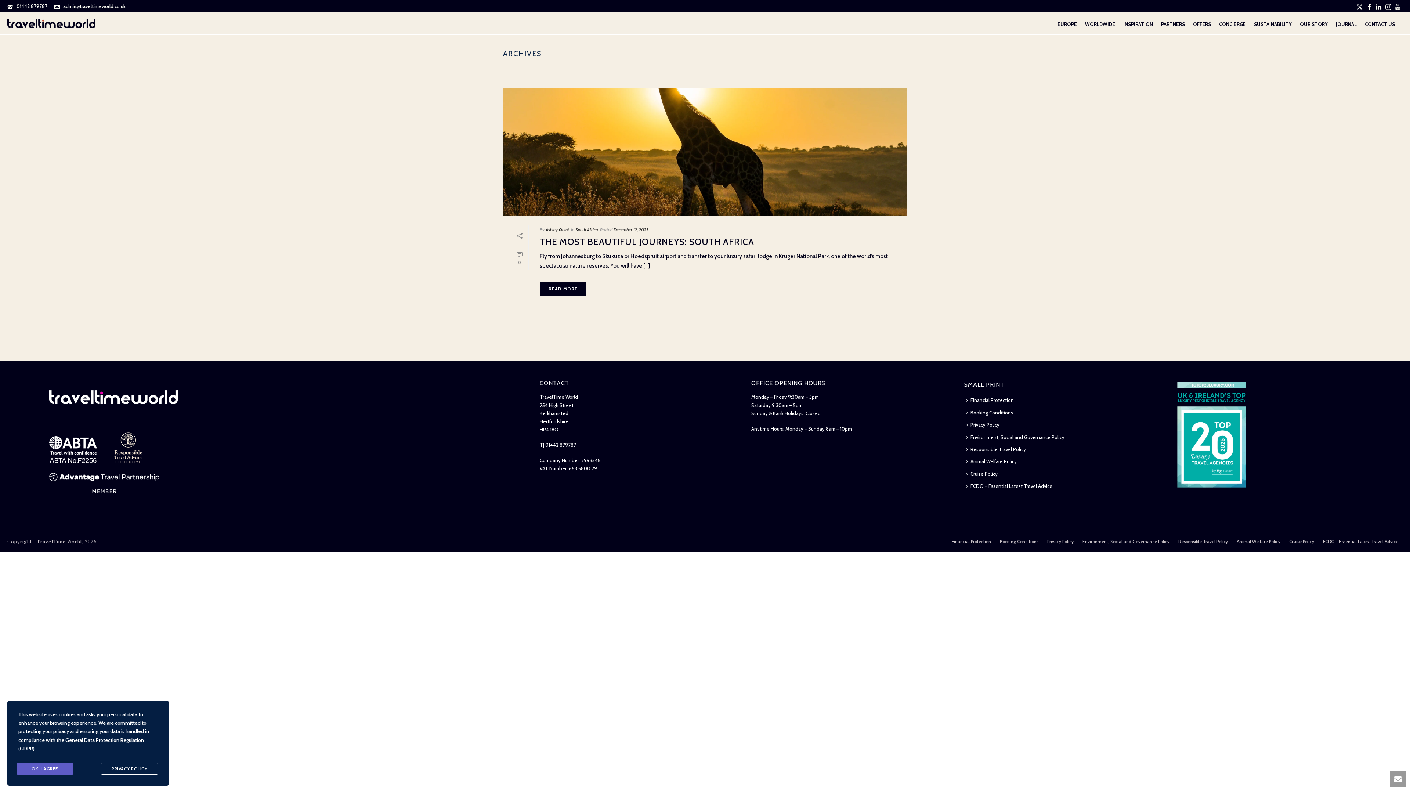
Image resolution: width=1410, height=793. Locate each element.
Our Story (1314, 24)
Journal (1346, 24)
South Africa (586, 229)
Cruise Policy (984, 474)
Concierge (1232, 24)
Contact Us (1380, 24)
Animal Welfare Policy (993, 461)
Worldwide (1100, 24)
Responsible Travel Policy (998, 449)
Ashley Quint (557, 229)
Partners (1173, 24)
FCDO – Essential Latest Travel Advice (1011, 486)
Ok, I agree (45, 768)
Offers (1202, 24)
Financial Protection (992, 400)
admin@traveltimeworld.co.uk (94, 6)
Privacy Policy (984, 425)
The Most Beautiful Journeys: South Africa (647, 241)
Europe (1067, 24)
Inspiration (1138, 24)
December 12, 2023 (631, 229)
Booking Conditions (991, 413)
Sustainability (1273, 24)
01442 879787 (32, 6)
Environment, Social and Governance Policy (1017, 437)
